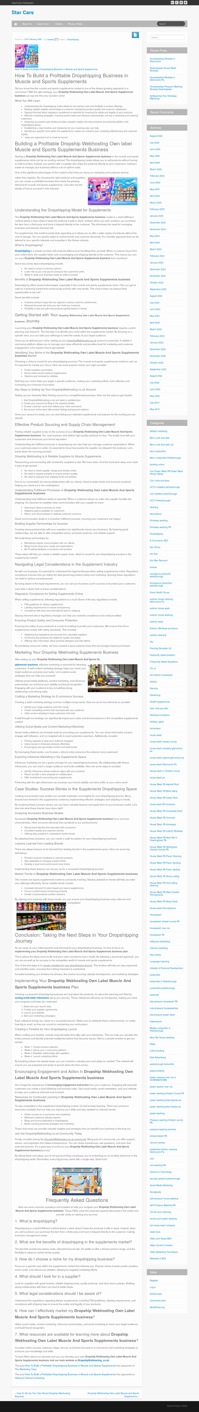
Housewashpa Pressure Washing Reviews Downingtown (166, 88)
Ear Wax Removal (158, 560)
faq (151, 641)
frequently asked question (162, 654)
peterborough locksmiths (162, 1064)
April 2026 (155, 162)
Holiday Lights (157, 721)
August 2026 (156, 135)
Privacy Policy (75, 23)
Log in (153, 1287)
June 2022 (155, 389)
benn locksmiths (158, 451)
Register (154, 1280)
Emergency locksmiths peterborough (161, 584)
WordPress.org (157, 1307)
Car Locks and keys (159, 480)
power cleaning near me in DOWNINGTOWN (163, 1078)
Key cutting (155, 954)
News (152, 1043)
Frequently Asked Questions (164, 661)
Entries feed (156, 1293)
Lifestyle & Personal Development (166, 968)
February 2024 (157, 255)
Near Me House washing (162, 1037)
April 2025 (155, 195)
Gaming (154, 688)
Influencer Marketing (160, 941)
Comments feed (158, 1300)
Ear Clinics (155, 547)
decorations (155, 513)
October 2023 (156, 282)
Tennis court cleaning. (160, 1211)
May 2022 (155, 395)
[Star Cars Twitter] (185, 2)
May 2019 (155, 409)
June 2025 (155, 182)
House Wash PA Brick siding (163, 790)
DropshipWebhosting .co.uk (93, 1360)
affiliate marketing (158, 431)
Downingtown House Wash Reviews (163, 69)
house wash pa (157, 777)
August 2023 (156, 295)
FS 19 (153, 668)
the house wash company (162, 1225)
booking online (157, 464)
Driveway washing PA (160, 527)
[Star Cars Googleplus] (172, 2)
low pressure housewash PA (164, 1001)
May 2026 (155, 155)
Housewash (155, 914)
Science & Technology (161, 1171)
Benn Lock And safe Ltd (161, 444)
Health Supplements (160, 701)
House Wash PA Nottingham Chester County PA (164, 848)
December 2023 (158, 269)
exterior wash (156, 621)
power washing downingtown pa (165, 1100)
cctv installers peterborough (163, 493)
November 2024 (158, 229)
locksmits (154, 994)
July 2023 (154, 302)
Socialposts (155, 1191)
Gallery (59, 23)
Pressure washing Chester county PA (166, 1121)
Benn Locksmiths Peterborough (165, 457)
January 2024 (156, 262)
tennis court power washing (163, 1218)
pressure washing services (163, 1129)
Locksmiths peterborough (162, 988)
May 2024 (155, 235)
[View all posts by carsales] (56, 39)
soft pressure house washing (164, 1198)
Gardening (155, 694)
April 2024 (155, 242)
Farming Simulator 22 (160, 648)
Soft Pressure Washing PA (163, 1205)
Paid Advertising (158, 1057)
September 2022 (158, 369)
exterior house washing (161, 614)
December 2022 (158, 349)
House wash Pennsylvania (163, 908)
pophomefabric (157, 1070)
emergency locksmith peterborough (160, 575)
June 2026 (155, 149)
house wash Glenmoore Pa (163, 764)
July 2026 (154, 142)
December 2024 (158, 222)
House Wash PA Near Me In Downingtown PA (163, 839)
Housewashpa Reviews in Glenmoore (162, 60)
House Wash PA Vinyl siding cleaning (163, 884)
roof (152, 1158)
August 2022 (156, 375)
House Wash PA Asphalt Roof (164, 784)
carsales (50, 39)
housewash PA (157, 934)
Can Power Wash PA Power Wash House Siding (166, 472)
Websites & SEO (158, 1258)
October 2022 (156, 362)
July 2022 (154, 382)
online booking (157, 1050)
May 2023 (155, 315)
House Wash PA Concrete (162, 817)
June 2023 (155, 309)
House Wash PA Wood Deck (164, 901)
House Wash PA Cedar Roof (164, 797)
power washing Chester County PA (167, 1093)
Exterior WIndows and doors (164, 628)
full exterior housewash (161, 674)
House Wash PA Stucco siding (164, 876)
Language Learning (159, 961)
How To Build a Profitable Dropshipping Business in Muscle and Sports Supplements (56, 69)
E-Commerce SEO (159, 540)
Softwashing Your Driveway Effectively (163, 97)
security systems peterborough (165, 1178)
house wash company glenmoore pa (166, 749)
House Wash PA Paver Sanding (165, 862)
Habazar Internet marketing (29, 1377)
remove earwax (157, 1142)
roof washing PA (158, 1165)
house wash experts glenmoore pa (167, 757)
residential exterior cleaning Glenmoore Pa (163, 1150)
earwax (153, 567)
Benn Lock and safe (159, 437)
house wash (156, 735)
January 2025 (156, 215)
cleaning (154, 507)
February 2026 (157, 175)
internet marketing (159, 947)
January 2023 (156, 342)
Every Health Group (159, 592)
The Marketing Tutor (25, 1369)
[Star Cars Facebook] (177, 2)
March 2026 (156, 169)
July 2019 (154, 402)
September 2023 (158, 289)
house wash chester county (163, 741)
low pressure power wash (162, 1014)
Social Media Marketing (161, 1185)
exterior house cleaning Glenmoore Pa (161, 600)
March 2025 (156, 202)
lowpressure (156, 1021)
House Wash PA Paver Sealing (165, 869)
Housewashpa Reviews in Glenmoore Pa (162, 78)
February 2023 (157, 335)
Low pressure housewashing (164, 1008)
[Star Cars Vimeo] (181, 2)
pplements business (26, 664)
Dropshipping (73, 39)
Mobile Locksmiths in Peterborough (160, 1029)
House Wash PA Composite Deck (166, 810)
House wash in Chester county (165, 770)
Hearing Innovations (160, 714)
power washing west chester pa (165, 1106)
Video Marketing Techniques (164, 1251)
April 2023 (155, 322)
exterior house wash (160, 608)
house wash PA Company (162, 804)
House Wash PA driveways (163, 824)
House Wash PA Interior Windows (166, 830)
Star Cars (23, 12)
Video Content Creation (161, 1245)
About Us (27, 23)
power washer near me (161, 1086)
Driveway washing (159, 520)
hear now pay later (159, 708)
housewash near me (160, 928)
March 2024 (156, 249)
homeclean (155, 728)
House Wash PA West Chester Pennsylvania (165, 893)
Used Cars (43, 23)
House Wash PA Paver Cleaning (165, 856)
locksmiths (155, 974)
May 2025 (155, 189)
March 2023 (156, 329)
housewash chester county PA (164, 921)
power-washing (157, 1113)
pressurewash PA (158, 1135)
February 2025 (157, 209)
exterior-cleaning (158, 635)
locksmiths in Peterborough (163, 981)
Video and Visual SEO (160, 1238)
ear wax (154, 553)
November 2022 (158, 355)
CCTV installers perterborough (165, 487)
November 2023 (158, 275)
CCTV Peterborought (160, 500)
